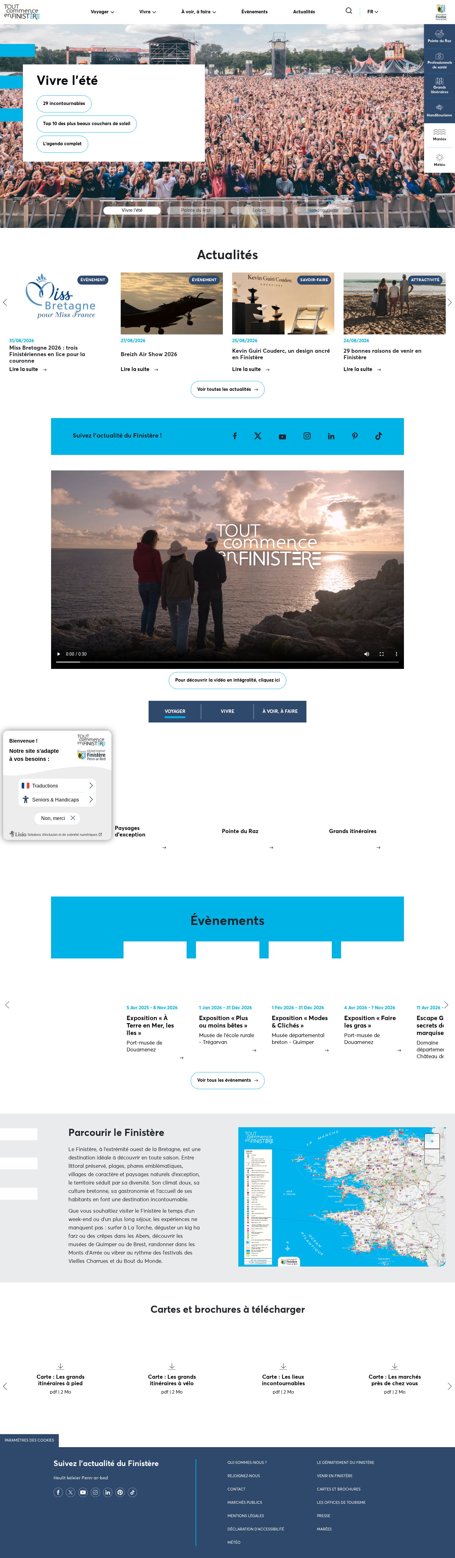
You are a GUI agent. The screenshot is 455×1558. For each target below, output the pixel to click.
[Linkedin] (107, 1492)
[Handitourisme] (323, 200)
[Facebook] (58, 1492)
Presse (323, 1516)
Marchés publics (245, 1503)
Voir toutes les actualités (224, 389)
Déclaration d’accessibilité (256, 1529)
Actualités (304, 12)
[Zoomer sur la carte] (432, 1141)
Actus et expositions (130, 129)
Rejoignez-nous (244, 1476)
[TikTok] (132, 1492)
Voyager (100, 12)
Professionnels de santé (439, 65)
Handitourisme (439, 115)
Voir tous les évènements (224, 1080)
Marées (439, 139)
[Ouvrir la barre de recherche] (349, 11)
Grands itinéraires (439, 90)
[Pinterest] (120, 1492)
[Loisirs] (259, 200)
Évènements (254, 12)
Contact (236, 1489)
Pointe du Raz (439, 41)
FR (370, 12)
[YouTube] (83, 1492)
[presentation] (5, 1005)
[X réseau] (70, 1492)
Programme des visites (67, 129)
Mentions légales (246, 1516)
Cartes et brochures (339, 1489)
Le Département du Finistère (345, 1463)
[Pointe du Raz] (196, 200)
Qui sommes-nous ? (247, 1463)
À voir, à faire (195, 12)
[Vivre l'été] (132, 200)
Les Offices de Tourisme (341, 1503)
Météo (439, 165)
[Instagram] (95, 1492)
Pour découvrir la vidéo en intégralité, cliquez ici (227, 680)
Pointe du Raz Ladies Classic (74, 149)
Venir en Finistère (335, 1476)
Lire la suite (23, 369)
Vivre (144, 12)
